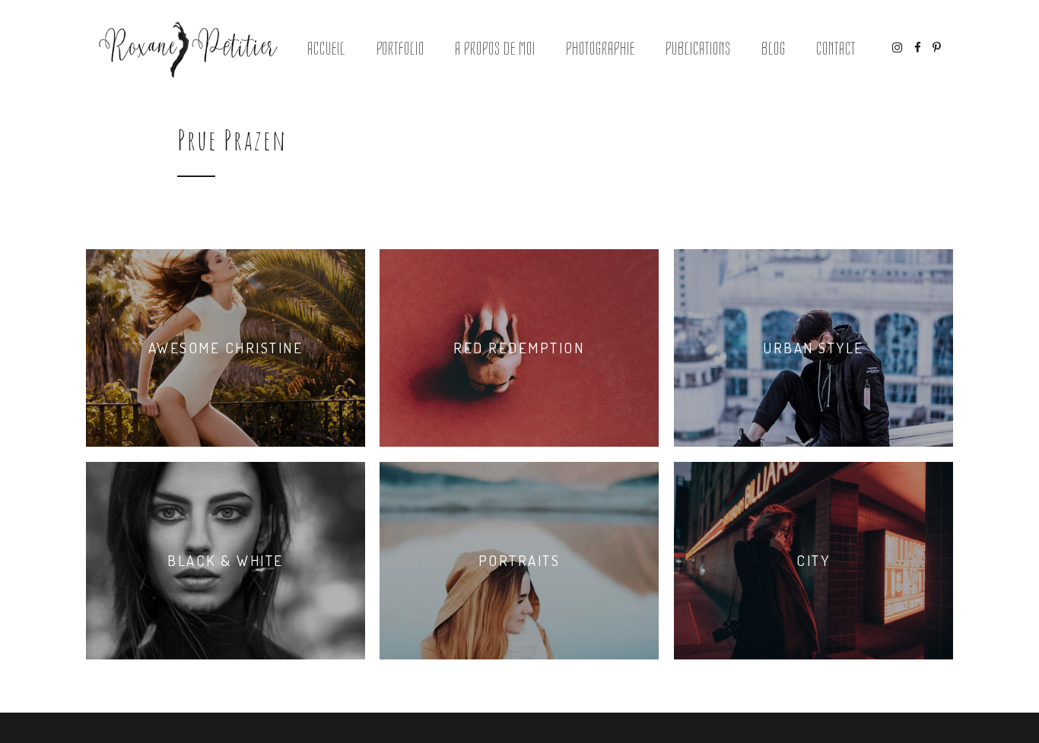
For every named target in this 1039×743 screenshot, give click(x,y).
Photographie (600, 48)
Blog (773, 48)
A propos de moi (495, 48)
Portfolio (401, 48)
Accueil (326, 48)
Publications (698, 48)
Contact (836, 48)
